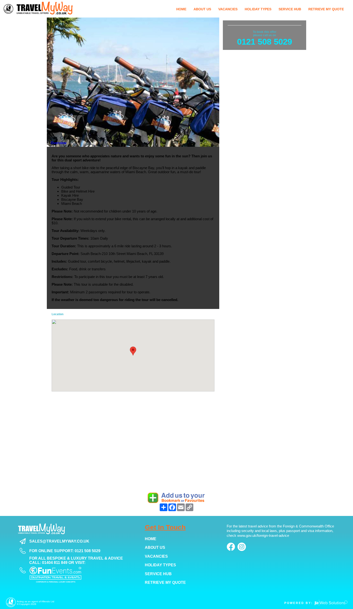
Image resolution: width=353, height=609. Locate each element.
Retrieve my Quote (165, 582)
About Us (155, 547)
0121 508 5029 (264, 41)
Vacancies (156, 556)
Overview (59, 143)
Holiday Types (160, 565)
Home (150, 539)
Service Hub (158, 574)
